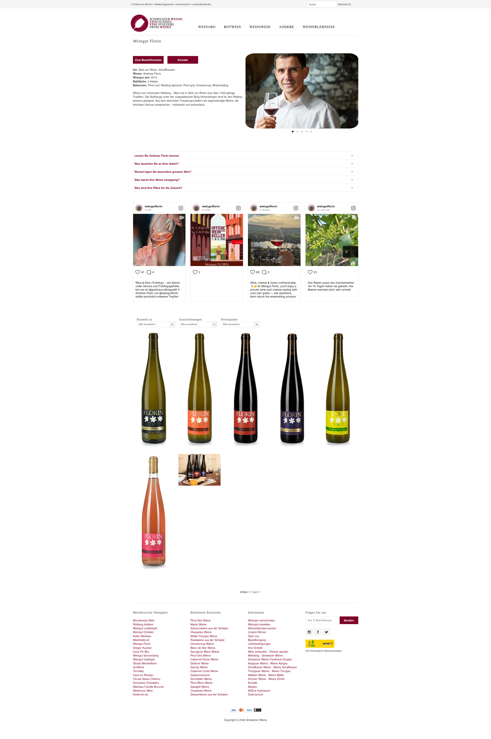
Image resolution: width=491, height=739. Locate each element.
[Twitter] (326, 632)
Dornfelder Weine (201, 679)
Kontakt (252, 683)
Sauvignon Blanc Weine (204, 651)
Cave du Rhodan (143, 675)
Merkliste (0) (344, 4)
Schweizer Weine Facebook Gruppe (270, 659)
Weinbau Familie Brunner (148, 687)
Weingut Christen (143, 632)
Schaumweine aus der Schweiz (209, 628)
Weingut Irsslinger (144, 659)
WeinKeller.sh (141, 640)
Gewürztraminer (200, 675)
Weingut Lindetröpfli (145, 628)
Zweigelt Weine (199, 687)
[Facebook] (318, 632)
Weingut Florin (142, 644)
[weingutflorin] (139, 208)
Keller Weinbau (142, 636)
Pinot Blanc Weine (201, 683)
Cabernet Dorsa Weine (204, 659)
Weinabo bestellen (259, 624)
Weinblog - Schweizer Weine (265, 655)
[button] (302, 91)
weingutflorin (153, 206)
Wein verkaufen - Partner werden (268, 651)
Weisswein (260, 26)
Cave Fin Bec (141, 651)
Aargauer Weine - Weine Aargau (268, 663)
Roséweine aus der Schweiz (207, 640)
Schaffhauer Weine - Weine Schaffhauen (272, 667)
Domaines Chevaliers (146, 683)
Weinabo (207, 26)
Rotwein (232, 26)
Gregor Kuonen (142, 648)
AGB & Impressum (259, 690)
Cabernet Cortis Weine (204, 671)
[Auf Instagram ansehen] (181, 208)
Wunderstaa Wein (144, 620)
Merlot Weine (198, 624)
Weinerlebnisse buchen (262, 628)
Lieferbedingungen (259, 644)
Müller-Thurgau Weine (203, 636)
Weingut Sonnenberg (146, 655)
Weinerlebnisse (319, 26)
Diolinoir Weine (199, 663)
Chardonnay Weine (202, 644)
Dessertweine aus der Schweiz (209, 694)
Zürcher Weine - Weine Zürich (266, 679)
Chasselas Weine (201, 632)
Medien (252, 687)
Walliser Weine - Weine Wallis (266, 675)
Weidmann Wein (143, 690)
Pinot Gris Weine (200, 655)
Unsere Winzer (257, 632)
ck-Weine (138, 667)
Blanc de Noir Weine (202, 648)
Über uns (253, 636)
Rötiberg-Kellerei (143, 624)
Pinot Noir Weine (200, 620)
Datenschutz (255, 694)
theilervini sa (140, 694)
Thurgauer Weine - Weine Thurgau (269, 671)
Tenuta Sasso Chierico (146, 679)
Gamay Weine (199, 667)
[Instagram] (309, 632)
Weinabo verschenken (261, 620)
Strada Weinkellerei (145, 663)
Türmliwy (138, 671)
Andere (286, 26)
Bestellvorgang (257, 640)
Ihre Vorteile (255, 648)
